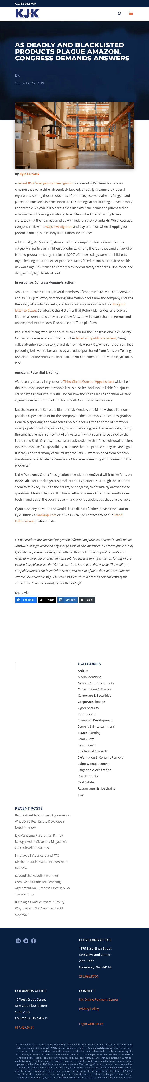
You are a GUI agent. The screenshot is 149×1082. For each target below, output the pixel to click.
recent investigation (45, 183)
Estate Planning (89, 733)
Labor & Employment (93, 764)
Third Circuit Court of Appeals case (88, 382)
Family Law (86, 739)
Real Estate (86, 782)
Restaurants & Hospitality (96, 788)
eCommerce (87, 714)
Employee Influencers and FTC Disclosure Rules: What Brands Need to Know (41, 861)
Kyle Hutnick (29, 174)
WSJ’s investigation (58, 227)
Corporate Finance (91, 702)
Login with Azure (91, 1024)
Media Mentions (89, 677)
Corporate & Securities (94, 695)
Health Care (86, 745)
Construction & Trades (94, 689)
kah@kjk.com (46, 515)
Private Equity (88, 776)
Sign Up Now (72, 644)
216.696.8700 (88, 976)
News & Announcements (96, 683)
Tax (80, 795)
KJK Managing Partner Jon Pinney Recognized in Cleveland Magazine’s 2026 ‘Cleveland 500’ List (41, 841)
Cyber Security (88, 708)
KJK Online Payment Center (98, 999)
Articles (83, 671)
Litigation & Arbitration (94, 770)
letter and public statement (96, 338)
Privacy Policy (89, 1009)
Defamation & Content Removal (101, 757)
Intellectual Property (93, 751)
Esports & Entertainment (96, 726)
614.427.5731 (24, 1027)
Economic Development (95, 720)
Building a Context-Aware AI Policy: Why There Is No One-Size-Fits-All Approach (40, 908)
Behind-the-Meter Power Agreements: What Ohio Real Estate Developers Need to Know (42, 821)
